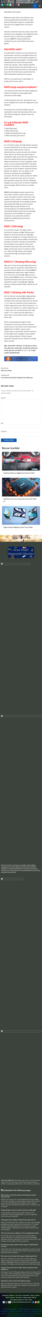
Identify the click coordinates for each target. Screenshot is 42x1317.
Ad (2, 423)
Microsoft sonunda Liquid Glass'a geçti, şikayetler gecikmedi (19, 1256)
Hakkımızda (26, 1297)
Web (32, 1295)
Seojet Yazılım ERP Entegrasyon (30, 1313)
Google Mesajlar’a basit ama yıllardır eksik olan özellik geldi (18, 1210)
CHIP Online (26, 1190)
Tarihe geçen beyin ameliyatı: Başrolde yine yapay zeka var (18, 1220)
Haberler (11, 1295)
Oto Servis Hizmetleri (22, 1295)
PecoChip (27, 1311)
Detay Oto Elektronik (7, 1180)
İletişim (34, 1297)
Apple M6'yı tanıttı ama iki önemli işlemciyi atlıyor (15, 1281)
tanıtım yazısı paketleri (10, 1309)
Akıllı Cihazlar (10, 1297)
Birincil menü (39, 6)
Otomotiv (19, 1297)
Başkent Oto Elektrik (16, 1311)
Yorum (3, 398)
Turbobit (10, 1313)
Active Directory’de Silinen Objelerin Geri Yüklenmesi (17, 376)
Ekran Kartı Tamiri (6, 369)
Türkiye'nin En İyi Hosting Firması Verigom (20, 1316)
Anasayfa (5, 1295)
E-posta (4, 431)
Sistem (37, 1295)
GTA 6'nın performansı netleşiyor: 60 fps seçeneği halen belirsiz (20, 1233)
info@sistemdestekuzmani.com (21, 1302)
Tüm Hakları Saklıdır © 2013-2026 (21, 1300)
